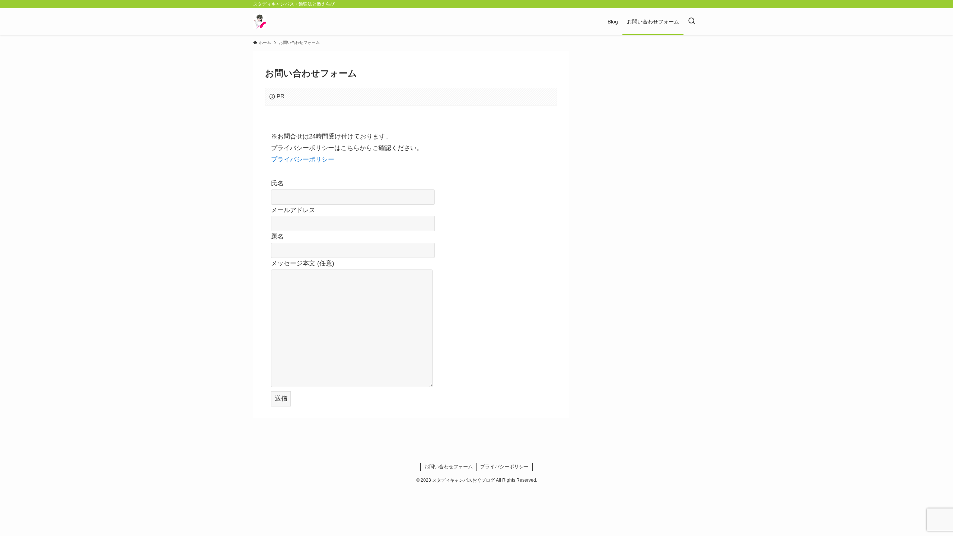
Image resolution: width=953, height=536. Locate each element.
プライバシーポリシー (302, 159)
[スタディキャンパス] (260, 21)
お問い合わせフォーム (448, 466)
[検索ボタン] (691, 21)
